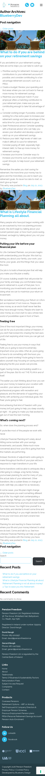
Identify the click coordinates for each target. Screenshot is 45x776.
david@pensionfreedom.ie (19, 638)
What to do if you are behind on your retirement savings (22, 54)
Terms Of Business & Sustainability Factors (20, 678)
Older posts (6, 28)
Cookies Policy (22, 770)
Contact (5, 690)
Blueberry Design (22, 773)
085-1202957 (14, 635)
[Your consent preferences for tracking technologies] (40, 771)
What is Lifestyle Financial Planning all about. (21, 214)
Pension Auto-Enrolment (13, 719)
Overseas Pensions (10, 701)
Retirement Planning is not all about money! (22, 583)
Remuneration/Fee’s (11, 681)
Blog (25, 185)
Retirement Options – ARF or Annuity (18, 704)
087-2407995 (14, 646)
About (5, 672)
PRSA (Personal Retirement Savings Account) (22, 716)
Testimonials (7, 675)
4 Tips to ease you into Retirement (18, 587)
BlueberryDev (11, 15)
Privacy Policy (8, 770)
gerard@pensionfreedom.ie (20, 649)
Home (4, 669)
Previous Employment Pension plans (18, 713)
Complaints (7, 687)
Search (3, 556)
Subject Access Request (13, 684)
